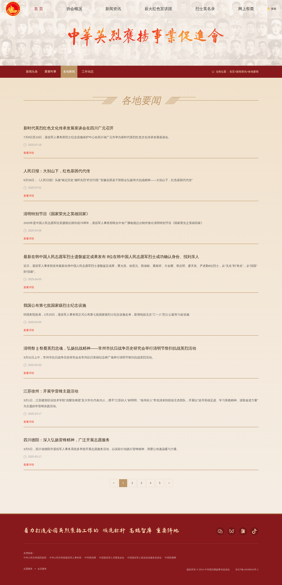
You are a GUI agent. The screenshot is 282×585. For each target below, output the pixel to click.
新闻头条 (32, 71)
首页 (232, 71)
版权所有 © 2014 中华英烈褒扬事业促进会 (208, 569)
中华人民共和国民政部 (35, 557)
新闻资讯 (113, 9)
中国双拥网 (170, 557)
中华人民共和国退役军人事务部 (65, 557)
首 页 (38, 9)
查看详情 (29, 152)
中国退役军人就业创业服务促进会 (144, 557)
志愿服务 (28, 568)
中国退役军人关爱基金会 (111, 557)
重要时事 (50, 71)
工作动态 (88, 71)
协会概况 (74, 9)
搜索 (273, 8)
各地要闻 (69, 71)
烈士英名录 (205, 9)
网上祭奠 (246, 9)
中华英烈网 (90, 557)
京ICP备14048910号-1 (246, 569)
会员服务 (42, 568)
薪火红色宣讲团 (158, 9)
